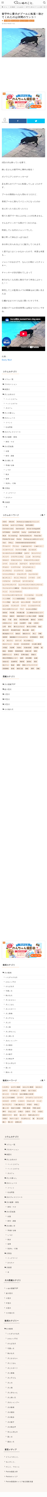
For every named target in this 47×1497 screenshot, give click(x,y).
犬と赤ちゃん (11, 1031)
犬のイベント (7, 644)
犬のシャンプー (12, 1040)
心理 (4, 626)
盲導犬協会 (25, 654)
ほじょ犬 (16, 602)
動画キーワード (10, 1080)
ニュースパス (33, 574)
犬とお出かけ (9, 394)
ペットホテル (29, 595)
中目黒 (12, 612)
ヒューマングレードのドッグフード (30, 584)
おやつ (27, 553)
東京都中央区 (15, 630)
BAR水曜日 (29, 525)
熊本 (41, 637)
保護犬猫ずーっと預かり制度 (26, 616)
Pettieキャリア (12, 1476)
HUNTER (16, 532)
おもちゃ (9, 497)
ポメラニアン (7, 1104)
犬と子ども (10, 1018)
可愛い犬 (9, 991)
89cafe (11, 522)
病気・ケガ (10, 441)
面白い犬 (9, 1072)
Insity (24, 532)
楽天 (32, 630)
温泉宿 (5, 637)
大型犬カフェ (7, 623)
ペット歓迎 (31, 598)
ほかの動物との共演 (26, 1094)
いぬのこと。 (38, 546)
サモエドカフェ (16, 560)
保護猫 (41, 616)
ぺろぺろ (14, 1094)
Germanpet (20, 529)
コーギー (20, 1097)
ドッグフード (11, 493)
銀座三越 (20, 668)
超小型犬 (8, 689)
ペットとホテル (12, 403)
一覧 (42, 515)
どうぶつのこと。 (29, 567)
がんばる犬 (15, 21)
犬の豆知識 (8, 446)
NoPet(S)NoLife (26, 536)
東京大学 (6, 630)
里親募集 (6, 668)
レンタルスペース (34, 605)
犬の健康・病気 (10, 437)
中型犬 (7, 699)
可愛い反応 (36, 1108)
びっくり (6, 1094)
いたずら (6, 1087)
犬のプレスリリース (12, 432)
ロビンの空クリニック (10, 609)
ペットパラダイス (16, 591)
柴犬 (15, 1115)
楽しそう (23, 1115)
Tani (4, 542)
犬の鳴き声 (10, 1059)
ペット (5, 591)
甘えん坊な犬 (11, 1063)
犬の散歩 (9, 1049)
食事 (7, 479)
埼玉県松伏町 (24, 619)
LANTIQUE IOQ (34, 532)
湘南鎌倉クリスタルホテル (19, 637)
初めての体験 (15, 1108)
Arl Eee (5, 525)
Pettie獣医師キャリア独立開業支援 (19, 1481)
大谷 (15, 623)
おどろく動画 (15, 1087)
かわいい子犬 (11, 982)
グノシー (6, 556)
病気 (35, 651)
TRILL (11, 542)
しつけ (8, 470)
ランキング (15, 605)
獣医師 (10, 651)
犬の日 (16, 644)
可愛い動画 (26, 1108)
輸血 (12, 665)
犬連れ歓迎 (27, 647)
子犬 (33, 1111)
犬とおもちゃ (11, 1000)
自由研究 (14, 661)
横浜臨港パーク (8, 633)
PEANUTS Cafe (8, 539)
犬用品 (7, 488)
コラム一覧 (8, 379)
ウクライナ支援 (21, 549)
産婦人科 (28, 651)
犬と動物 (9, 1013)
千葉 (9, 619)
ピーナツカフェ (28, 581)
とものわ (29, 570)
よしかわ (6, 605)
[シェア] (18, 121)
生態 (7, 451)
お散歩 (23, 1090)
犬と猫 (8, 1027)
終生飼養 (29, 658)
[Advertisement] (23, 74)
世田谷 (5, 612)
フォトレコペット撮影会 (11, 588)
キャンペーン (36, 553)
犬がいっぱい (14, 1118)
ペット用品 (6, 602)
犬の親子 (9, 1054)
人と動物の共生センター (35, 612)
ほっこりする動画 (9, 1097)
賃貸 (35, 661)
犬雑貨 (7, 502)
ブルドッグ (30, 1101)
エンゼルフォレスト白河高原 (12, 553)
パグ (38, 577)
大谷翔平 (23, 623)
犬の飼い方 (8, 460)
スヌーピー (23, 563)
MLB (4, 536)
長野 (32, 668)
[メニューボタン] (2, 2)
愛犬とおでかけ (19, 626)
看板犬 (33, 654)
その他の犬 (8, 709)
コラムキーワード (11, 515)
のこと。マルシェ (20, 577)
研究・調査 (10, 456)
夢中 (4, 1111)
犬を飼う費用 (36, 644)
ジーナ (5, 563)
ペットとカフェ (12, 399)
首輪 (38, 668)
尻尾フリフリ (7, 1115)
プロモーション (10, 384)
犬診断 (12, 647)
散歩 (7, 474)
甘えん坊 (40, 1118)
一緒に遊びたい (19, 1104)
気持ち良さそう (33, 1115)
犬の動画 (7, 21)
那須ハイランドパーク (30, 665)
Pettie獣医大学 (12, 1471)
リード (23, 605)
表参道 (22, 661)
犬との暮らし (9, 413)
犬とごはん (10, 1004)
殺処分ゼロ (26, 633)
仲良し (36, 1104)
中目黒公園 (20, 612)
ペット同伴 (6, 598)
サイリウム (36, 556)
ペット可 (39, 595)
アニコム (16, 546)
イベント (9, 422)
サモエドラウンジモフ (31, 560)
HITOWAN (6, 532)
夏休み (33, 619)
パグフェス (16, 581)
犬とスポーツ (24, 21)
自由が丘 (6, 661)
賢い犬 (8, 1068)
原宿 (15, 619)
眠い (4, 1122)
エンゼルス (32, 549)
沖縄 (39, 633)
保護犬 (7, 389)
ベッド (39, 1101)
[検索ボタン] (44, 2)
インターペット (8, 549)
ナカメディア (21, 574)
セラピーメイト (35, 563)
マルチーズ (36, 602)
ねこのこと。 (7, 577)
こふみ (28, 556)
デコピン (6, 567)
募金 (4, 619)
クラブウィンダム (17, 556)
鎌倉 (26, 668)
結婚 (35, 658)
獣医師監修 (19, 651)
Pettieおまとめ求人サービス (33, 539)
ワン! (22, 609)
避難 (18, 665)
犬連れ (19, 647)
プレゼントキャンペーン (30, 588)
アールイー (6, 546)
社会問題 (9, 427)
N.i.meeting (13, 536)
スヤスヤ (6, 1101)
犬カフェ (9, 408)
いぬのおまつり (26, 546)
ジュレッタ (13, 563)
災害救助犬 (34, 637)
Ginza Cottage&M (33, 529)
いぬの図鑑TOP (12, 1288)
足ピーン (6, 665)
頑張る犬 (18, 1122)
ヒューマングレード (9, 584)
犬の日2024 (25, 644)
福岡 (21, 658)
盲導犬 (16, 654)
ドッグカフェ (7, 570)
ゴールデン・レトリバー (34, 1097)
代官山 (5, 616)
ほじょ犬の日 (25, 602)
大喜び (20, 1111)
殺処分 (18, 633)
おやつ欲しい (14, 1090)
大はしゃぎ (12, 1111)
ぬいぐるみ (32, 1090)
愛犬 (9, 626)
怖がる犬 (9, 995)
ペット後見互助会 (19, 598)
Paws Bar (37, 536)
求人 (34, 633)
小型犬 (36, 623)
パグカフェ (6, 581)
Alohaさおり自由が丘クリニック (28, 522)
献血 (4, 651)
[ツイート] (36, 121)
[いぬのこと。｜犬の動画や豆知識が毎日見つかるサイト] (23, 2)
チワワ (13, 1101)
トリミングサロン (9, 574)
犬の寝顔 (9, 1045)
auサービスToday (17, 525)
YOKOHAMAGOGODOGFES (25, 542)
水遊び (5, 1118)
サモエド (6, 560)
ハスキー (21, 1101)
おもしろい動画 (28, 1087)
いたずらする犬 (12, 977)
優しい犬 (6, 1108)
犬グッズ (18, 640)
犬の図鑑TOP (9, 684)
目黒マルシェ (7, 654)
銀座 (12, 668)
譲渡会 (29, 661)
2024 (4, 522)
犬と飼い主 (10, 1036)
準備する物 (10, 465)
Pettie (19, 539)
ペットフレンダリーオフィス (12, 595)
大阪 (29, 623)
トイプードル (15, 567)
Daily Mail (7, 359)
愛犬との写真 (31, 626)
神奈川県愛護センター (10, 658)
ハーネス (32, 577)
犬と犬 (32, 21)
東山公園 (26, 630)
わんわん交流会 (31, 609)
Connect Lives (8, 529)
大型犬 (40, 619)
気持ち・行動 (11, 483)
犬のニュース (9, 418)
